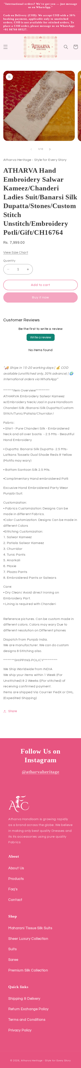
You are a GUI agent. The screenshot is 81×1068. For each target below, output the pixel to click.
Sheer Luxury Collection (28, 939)
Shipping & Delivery (24, 999)
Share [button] (12, 711)
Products (16, 879)
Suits (12, 949)
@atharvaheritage (40, 771)
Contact (15, 900)
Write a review (40, 337)
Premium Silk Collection (28, 970)
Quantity (9, 260)
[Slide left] (31, 149)
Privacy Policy (20, 1030)
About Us (16, 868)
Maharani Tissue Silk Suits (30, 928)
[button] (5, 47)
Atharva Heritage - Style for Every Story (46, 1060)
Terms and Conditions (26, 1020)
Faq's (12, 889)
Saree (13, 960)
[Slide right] (49, 149)
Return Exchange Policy (28, 1009)
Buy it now (40, 297)
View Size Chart (15, 252)
